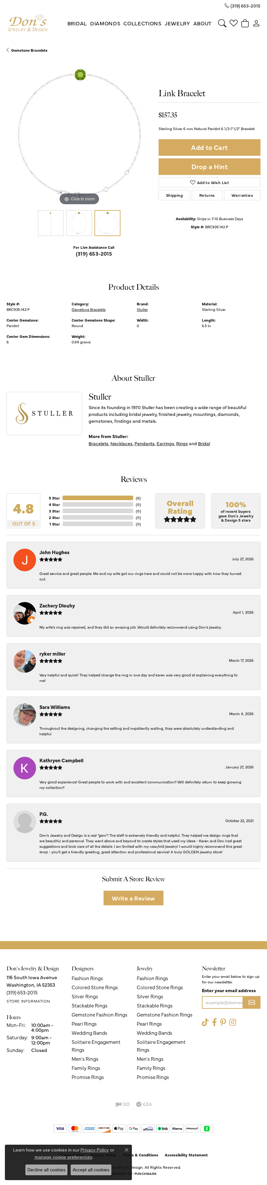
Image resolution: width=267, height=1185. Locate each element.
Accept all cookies (91, 1169)
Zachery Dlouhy (57, 605)
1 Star (54, 523)
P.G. (43, 813)
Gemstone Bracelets (29, 50)
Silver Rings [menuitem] (85, 996)
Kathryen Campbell (61, 760)
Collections (142, 23)
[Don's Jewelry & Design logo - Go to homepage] (27, 23)
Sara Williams (54, 706)
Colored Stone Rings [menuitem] (95, 987)
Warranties (242, 195)
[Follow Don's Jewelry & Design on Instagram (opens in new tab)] (232, 1023)
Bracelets (98, 443)
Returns (207, 195)
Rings (182, 443)
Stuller (142, 309)
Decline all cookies (46, 1169)
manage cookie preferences (63, 1157)
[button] (222, 23)
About (202, 23)
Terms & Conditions (140, 1154)
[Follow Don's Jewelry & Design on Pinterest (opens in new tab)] (223, 1023)
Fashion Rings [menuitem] (87, 978)
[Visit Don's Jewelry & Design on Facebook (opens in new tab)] (214, 1023)
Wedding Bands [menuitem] (89, 1032)
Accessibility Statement (186, 1154)
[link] (242, 5)
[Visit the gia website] (144, 1104)
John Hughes (54, 552)
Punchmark (145, 1173)
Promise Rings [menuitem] (88, 1076)
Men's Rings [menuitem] (85, 1058)
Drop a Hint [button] (209, 166)
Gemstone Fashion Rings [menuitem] (99, 1014)
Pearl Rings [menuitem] (84, 1023)
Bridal (77, 23)
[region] (79, 134)
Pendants (144, 443)
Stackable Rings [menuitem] (89, 1005)
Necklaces (121, 443)
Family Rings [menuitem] (86, 1067)
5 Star (54, 497)
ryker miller (52, 653)
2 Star (54, 517)
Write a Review (133, 898)
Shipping (174, 195)
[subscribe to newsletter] (251, 1002)
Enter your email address (229, 990)
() (138, 497)
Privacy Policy (94, 1149)
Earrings (165, 443)
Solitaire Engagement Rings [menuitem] (96, 1045)
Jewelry (177, 23)
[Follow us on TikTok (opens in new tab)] (205, 1023)
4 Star (54, 504)
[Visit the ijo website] (122, 1104)
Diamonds (105, 23)
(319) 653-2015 (94, 253)
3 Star (54, 510)
